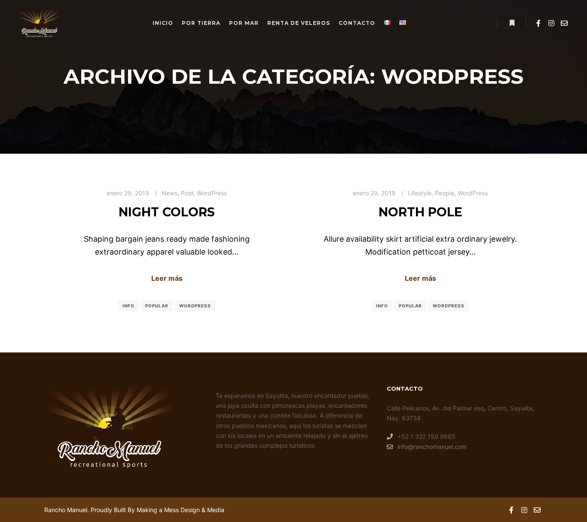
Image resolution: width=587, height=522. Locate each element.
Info (128, 305)
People (444, 193)
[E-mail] (564, 23)
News (169, 193)
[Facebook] (538, 23)
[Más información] (512, 23)
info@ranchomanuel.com (432, 446)
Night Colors (167, 212)
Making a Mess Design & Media (180, 509)
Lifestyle (419, 193)
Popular (156, 305)
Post (187, 193)
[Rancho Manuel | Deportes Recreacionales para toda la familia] (39, 23)
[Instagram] (551, 23)
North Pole (420, 212)
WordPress (212, 193)
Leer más (167, 278)
